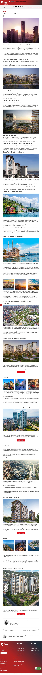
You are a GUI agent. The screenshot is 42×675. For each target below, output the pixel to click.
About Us (12, 1)
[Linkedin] (6, 653)
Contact (23, 8)
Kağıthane (6, 458)
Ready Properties (4, 661)
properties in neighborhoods (11, 227)
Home (19, 645)
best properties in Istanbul (9, 219)
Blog (4, 11)
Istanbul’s (9, 364)
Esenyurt (6, 446)
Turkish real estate (34, 648)
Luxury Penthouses (4, 668)
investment (5, 454)
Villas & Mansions (4, 663)
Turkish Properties (16, 6)
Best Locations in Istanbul (13, 236)
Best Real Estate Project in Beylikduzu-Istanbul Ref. (13, 365)
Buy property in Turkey (34, 645)
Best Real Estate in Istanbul (13, 152)
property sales (19, 398)
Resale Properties (4, 670)
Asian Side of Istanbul (12, 391)
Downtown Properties (4, 666)
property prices (28, 332)
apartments (10, 366)
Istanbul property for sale (35, 653)
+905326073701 (16, 623)
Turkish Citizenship (15, 8)
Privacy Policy (20, 655)
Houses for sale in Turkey (35, 650)
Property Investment (4, 659)
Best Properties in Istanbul (13, 192)
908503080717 (16, 667)
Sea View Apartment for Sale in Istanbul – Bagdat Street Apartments (18, 407)
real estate (12, 53)
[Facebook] (1, 653)
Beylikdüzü (6, 304)
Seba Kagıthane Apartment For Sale (11, 497)
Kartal (5, 538)
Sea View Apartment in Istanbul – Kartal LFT (13, 568)
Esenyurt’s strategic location (19, 451)
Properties (16, 4)
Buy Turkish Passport (21, 650)
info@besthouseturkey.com (18, 659)
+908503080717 (15, 624)
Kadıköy (5, 377)
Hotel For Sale (3, 665)
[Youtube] (5, 653)
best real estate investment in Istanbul (11, 44)
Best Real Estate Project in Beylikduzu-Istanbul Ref (14, 338)
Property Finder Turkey (21, 1)
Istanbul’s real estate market (7, 455)
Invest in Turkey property (35, 652)
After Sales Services (21, 653)
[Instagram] (3, 653)
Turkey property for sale (35, 646)
